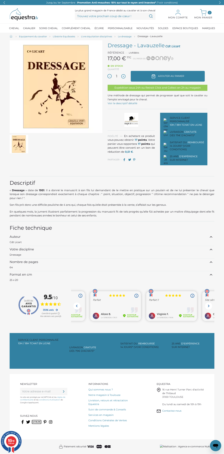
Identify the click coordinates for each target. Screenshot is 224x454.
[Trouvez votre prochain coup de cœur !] (150, 16)
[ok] (63, 391)
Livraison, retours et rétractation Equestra (108, 402)
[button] (219, 2)
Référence (116, 52)
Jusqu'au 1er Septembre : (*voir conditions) (112, 2)
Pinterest (135, 159)
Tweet (130, 159)
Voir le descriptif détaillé (122, 103)
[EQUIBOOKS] (131, 119)
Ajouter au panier (170, 76)
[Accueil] (11, 36)
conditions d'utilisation (49, 400)
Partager (125, 159)
